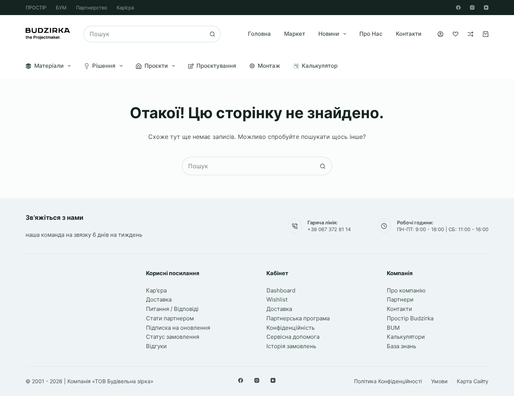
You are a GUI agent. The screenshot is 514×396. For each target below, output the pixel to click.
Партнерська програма (298, 318)
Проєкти (156, 65)
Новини (328, 33)
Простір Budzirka (410, 318)
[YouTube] (486, 7)
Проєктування (216, 65)
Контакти (408, 33)
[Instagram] (472, 7)
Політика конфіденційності (388, 381)
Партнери (400, 299)
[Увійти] (440, 34)
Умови (439, 381)
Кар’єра (125, 8)
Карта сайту (472, 381)
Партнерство (91, 8)
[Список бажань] (455, 34)
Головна (259, 33)
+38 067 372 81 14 (329, 229)
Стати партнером (170, 318)
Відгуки (156, 346)
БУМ (61, 8)
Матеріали (49, 65)
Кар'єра (156, 290)
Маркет (294, 33)
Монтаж (269, 65)
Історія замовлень (291, 346)
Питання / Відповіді (172, 308)
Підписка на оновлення (178, 327)
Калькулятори (406, 336)
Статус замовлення (172, 336)
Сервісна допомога (292, 336)
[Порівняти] (470, 34)
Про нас (371, 33)
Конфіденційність (290, 327)
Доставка (159, 299)
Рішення (104, 65)
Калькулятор (320, 65)
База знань (401, 346)
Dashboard (280, 290)
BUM (393, 327)
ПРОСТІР (36, 8)
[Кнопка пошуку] (212, 34)
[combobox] (144, 34)
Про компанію (406, 290)
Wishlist (276, 299)
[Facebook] (458, 7)
